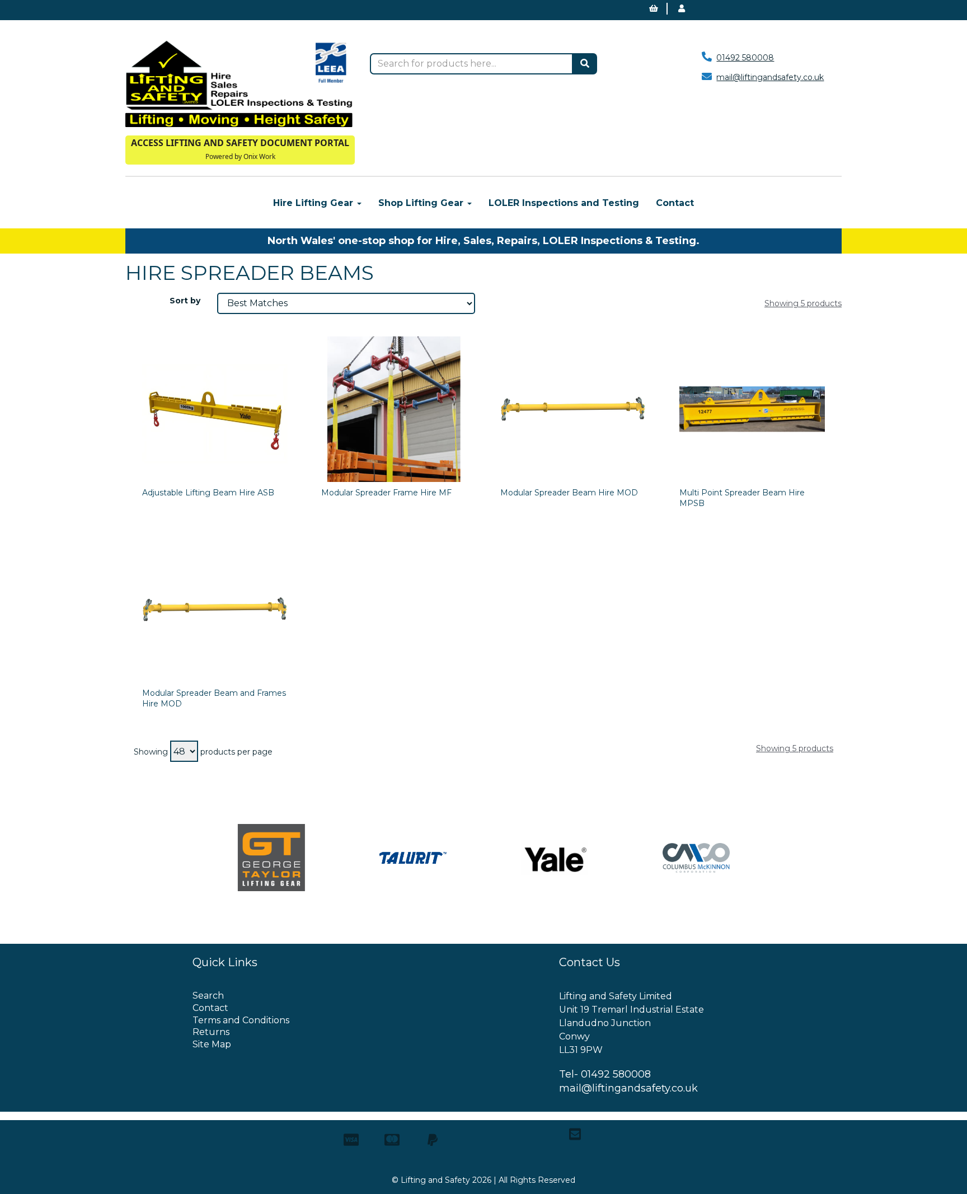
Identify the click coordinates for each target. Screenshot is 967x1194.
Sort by (185, 301)
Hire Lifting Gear (314, 203)
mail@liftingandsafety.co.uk (770, 77)
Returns (211, 1032)
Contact (675, 203)
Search (208, 995)
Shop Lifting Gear (422, 203)
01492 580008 (745, 58)
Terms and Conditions (241, 1020)
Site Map (212, 1044)
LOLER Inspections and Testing (564, 203)
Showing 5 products (803, 303)
